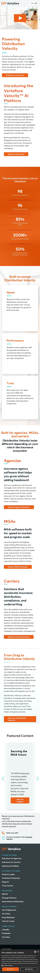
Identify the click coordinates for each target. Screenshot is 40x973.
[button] (20, 965)
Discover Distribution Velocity (17, 719)
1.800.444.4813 (12, 833)
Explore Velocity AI (16, 154)
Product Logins (8, 874)
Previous (2, 777)
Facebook (6, 933)
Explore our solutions (15, 75)
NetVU (5, 894)
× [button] (38, 951)
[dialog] (20, 961)
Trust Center (7, 886)
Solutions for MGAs (10, 866)
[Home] (10, 3)
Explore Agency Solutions (19, 507)
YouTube (6, 937)
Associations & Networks (12, 901)
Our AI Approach (9, 910)
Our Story (6, 914)
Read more (34, 963)
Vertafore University (11, 878)
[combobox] (35, 952)
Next (36, 777)
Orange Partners (9, 898)
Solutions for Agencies (11, 858)
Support (5, 882)
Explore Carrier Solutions (19, 637)
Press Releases (8, 917)
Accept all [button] (10, 969)
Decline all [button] (29, 969)
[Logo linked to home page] (11, 850)
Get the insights (20, 800)
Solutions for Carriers (11, 862)
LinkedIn (5, 929)
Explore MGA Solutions (18, 567)
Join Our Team (8, 921)
